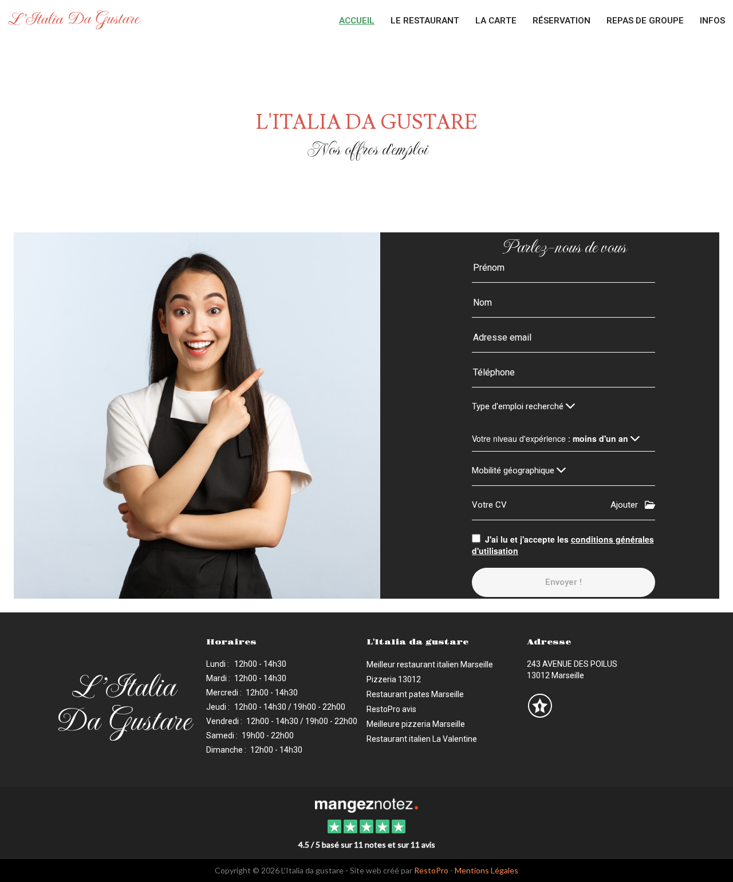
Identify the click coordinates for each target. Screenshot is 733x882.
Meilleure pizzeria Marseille (415, 724)
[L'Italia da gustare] (366, 804)
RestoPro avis (391, 709)
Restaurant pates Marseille (415, 694)
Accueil (357, 20)
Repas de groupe (645, 20)
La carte (496, 20)
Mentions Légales (486, 870)
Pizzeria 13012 (393, 679)
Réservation (561, 20)
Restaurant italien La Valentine (421, 738)
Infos (712, 20)
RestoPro (431, 870)
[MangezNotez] (540, 713)
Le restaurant (425, 20)
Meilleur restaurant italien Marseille (429, 664)
